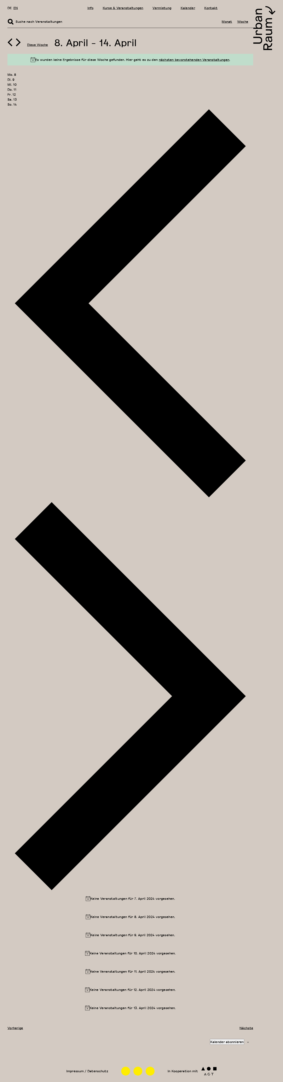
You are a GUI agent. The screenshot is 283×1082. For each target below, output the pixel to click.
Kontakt (211, 7)
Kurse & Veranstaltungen (123, 7)
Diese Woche (37, 45)
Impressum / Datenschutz (87, 1071)
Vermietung (161, 7)
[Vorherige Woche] (9, 42)
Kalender (188, 7)
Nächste (246, 1028)
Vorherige (15, 1028)
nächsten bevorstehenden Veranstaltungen (194, 59)
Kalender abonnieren (227, 1041)
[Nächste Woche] (18, 42)
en (15, 7)
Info (90, 7)
